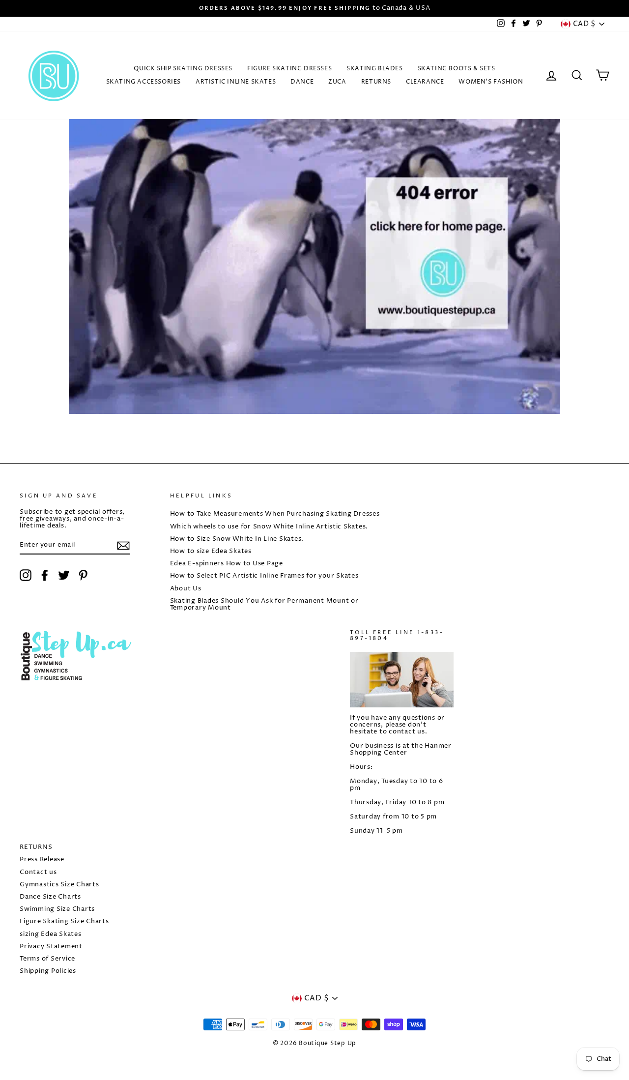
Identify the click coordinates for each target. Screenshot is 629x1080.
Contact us (38, 872)
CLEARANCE (425, 82)
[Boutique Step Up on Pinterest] (83, 575)
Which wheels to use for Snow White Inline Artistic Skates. (269, 527)
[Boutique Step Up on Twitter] (64, 575)
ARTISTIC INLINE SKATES (236, 82)
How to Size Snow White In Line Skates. (237, 539)
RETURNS (376, 82)
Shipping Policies (48, 971)
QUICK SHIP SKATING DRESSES (183, 68)
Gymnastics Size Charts (59, 884)
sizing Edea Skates (51, 934)
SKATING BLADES (374, 68)
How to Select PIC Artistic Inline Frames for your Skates (264, 576)
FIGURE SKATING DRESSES (289, 68)
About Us (185, 588)
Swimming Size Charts (57, 909)
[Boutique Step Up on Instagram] (25, 575)
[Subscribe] (123, 546)
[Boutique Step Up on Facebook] (45, 575)
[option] (314, 8)
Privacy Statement (51, 946)
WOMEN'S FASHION (490, 82)
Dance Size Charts (50, 897)
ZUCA (337, 82)
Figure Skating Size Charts (64, 921)
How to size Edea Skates (211, 551)
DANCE (302, 82)
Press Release (42, 859)
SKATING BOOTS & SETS (456, 68)
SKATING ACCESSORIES (143, 82)
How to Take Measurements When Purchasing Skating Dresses (275, 514)
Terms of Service (47, 959)
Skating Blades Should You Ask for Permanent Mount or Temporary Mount (264, 604)
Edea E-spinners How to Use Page (226, 563)
